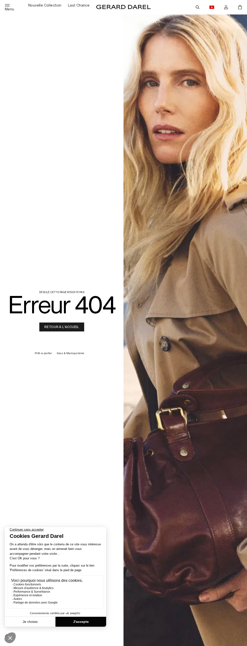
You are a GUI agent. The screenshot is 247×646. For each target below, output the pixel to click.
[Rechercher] (197, 7)
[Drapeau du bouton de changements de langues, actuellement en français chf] (211, 7)
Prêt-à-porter (43, 353)
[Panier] (240, 7)
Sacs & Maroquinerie (70, 353)
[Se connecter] (226, 7)
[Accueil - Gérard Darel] (123, 7)
